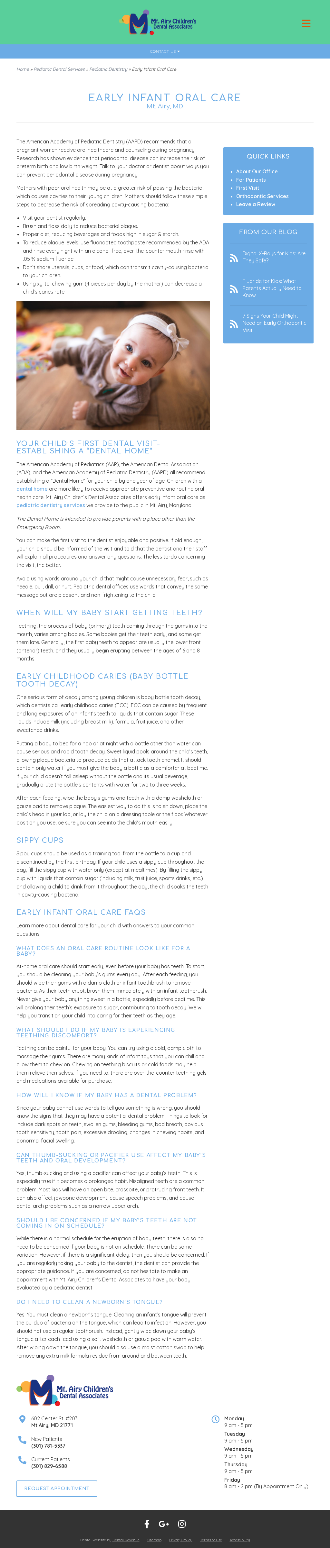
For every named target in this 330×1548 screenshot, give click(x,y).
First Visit (247, 188)
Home (22, 69)
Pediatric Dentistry (108, 69)
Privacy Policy (180, 1540)
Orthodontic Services (262, 196)
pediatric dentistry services (50, 505)
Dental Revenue (126, 1540)
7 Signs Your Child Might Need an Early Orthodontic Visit (274, 323)
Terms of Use (211, 1540)
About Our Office (257, 171)
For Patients (251, 180)
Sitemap (154, 1540)
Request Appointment (56, 1488)
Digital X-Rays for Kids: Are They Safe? (274, 257)
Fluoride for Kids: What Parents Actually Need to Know (272, 288)
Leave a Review (255, 204)
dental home (32, 489)
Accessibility (240, 1540)
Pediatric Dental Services (59, 69)
